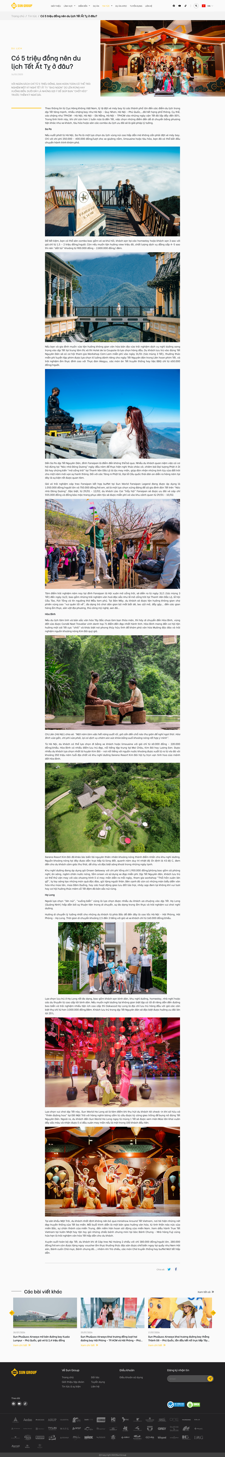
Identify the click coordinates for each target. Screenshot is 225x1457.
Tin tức (106, 5)
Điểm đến (82, 5)
